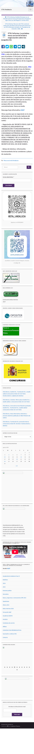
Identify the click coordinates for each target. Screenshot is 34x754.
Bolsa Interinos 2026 (8, 608)
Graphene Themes (15, 726)
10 (4, 457)
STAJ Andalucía (6, 9)
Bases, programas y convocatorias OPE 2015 (14, 598)
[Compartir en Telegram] (15, 46)
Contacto (5, 637)
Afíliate (5, 626)
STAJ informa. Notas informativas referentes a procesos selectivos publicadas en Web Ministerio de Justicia (16, 416)
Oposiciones (6, 601)
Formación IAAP (7, 612)
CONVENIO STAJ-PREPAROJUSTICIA (12, 630)
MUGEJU (5, 619)
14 (21, 457)
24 (4, 461)
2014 (4, 583)
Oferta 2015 (6, 605)
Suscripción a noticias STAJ (10, 634)
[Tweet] (7, 46)
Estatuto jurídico (7, 590)
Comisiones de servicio (9, 623)
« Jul (16, 466)
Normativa (5, 594)
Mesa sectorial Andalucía (11, 160)
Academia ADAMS (7, 616)
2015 (4, 587)
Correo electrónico (8, 177)
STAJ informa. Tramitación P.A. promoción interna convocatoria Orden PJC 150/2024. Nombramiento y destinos (16, 423)
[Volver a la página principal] (17, 3)
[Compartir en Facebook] (3, 46)
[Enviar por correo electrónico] (19, 46)
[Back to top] (29, 749)
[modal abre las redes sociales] (23, 46)
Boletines (5, 580)
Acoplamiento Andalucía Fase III (11, 576)
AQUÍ (22, 110)
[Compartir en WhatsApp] (11, 46)
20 (17, 459)
